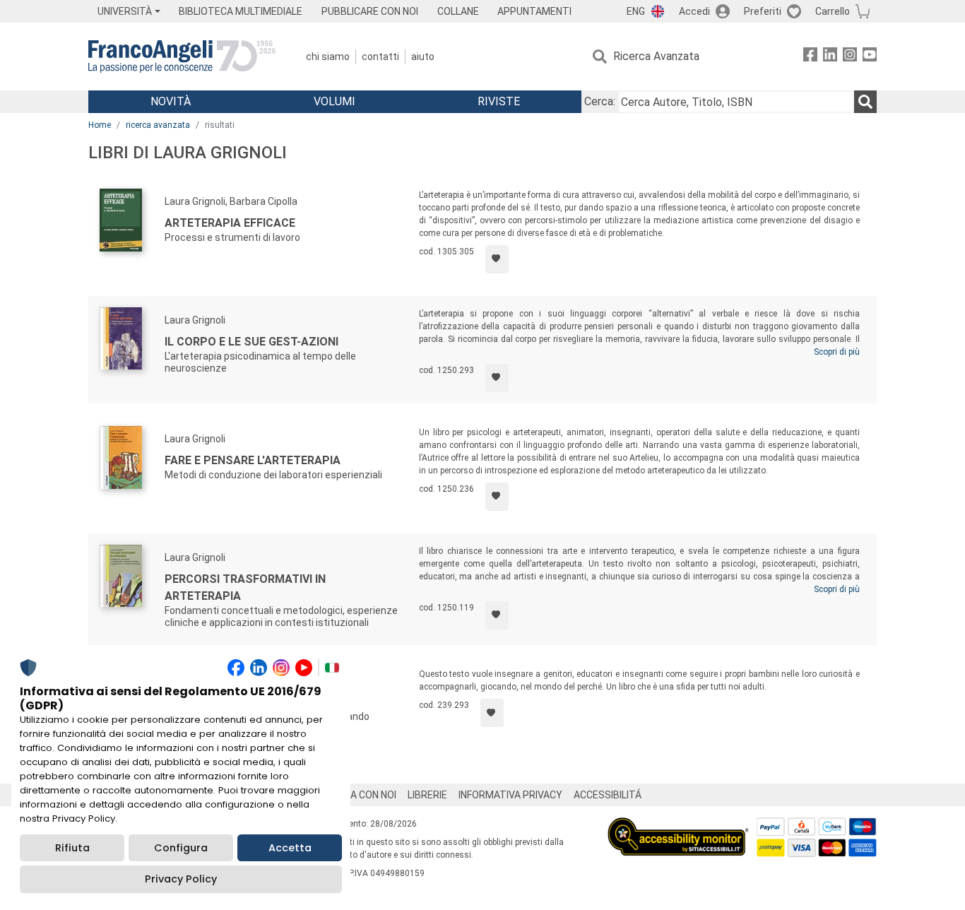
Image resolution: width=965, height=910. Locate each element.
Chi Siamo (328, 56)
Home (99, 125)
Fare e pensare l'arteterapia (253, 460)
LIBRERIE (427, 794)
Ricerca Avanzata (656, 56)
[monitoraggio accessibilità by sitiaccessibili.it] (678, 825)
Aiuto (422, 56)
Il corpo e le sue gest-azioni (251, 341)
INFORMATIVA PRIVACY (510, 794)
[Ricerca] (865, 101)
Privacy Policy (181, 879)
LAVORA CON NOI (358, 794)
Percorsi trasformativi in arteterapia (245, 587)
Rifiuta (72, 848)
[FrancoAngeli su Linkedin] (830, 56)
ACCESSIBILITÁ (607, 794)
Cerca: (599, 101)
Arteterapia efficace (230, 223)
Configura (181, 848)
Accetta (290, 848)
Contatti (380, 56)
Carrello (832, 11)
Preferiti (762, 11)
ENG (636, 11)
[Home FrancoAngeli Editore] (182, 56)
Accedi (694, 11)
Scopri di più (837, 352)
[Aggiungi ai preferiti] (497, 259)
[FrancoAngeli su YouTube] (870, 56)
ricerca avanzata (158, 125)
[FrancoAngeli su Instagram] (850, 56)
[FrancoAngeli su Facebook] (810, 56)
